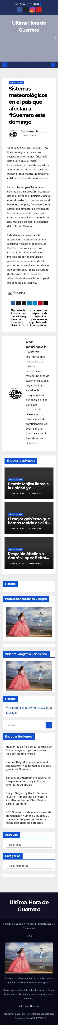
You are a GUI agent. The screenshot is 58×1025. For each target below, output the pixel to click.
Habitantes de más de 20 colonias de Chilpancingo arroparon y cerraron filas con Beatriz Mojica (29, 750)
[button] (48, 65)
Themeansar (29, 928)
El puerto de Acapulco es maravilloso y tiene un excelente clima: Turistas (19, 318)
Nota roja (23, 1006)
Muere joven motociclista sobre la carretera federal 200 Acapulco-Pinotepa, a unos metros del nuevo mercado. (29, 994)
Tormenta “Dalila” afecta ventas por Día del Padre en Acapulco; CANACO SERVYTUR (29, 1016)
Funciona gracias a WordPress (19, 924)
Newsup (47, 924)
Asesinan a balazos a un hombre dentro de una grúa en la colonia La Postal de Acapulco (29, 980)
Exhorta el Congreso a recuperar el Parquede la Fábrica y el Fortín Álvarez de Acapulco (28, 781)
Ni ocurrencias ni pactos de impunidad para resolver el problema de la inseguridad (38, 318)
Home (29, 936)
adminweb (32, 131)
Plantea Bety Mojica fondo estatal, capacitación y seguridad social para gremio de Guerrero (28, 766)
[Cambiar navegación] (27, 65)
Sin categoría (16, 82)
